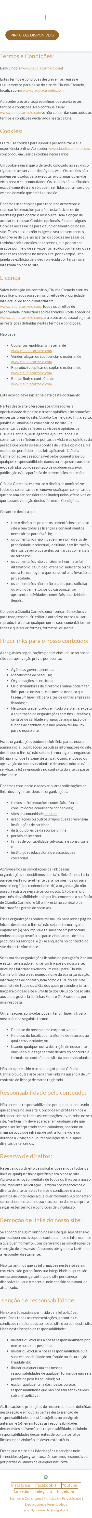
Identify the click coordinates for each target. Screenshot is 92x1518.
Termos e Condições (25, 1498)
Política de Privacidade (62, 1498)
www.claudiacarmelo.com (41, 68)
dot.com (50, 813)
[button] (46, 25)
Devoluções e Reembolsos (46, 1504)
